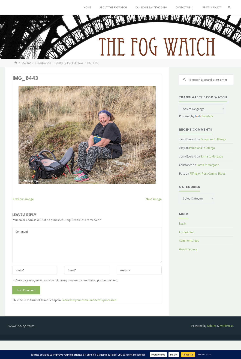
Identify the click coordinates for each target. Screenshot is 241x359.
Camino (26, 62)
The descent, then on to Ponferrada (59, 62)
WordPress (226, 326)
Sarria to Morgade (211, 156)
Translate (207, 116)
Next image (154, 199)
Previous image (23, 199)
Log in (182, 223)
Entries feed (187, 232)
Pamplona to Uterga (213, 139)
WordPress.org (188, 249)
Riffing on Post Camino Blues (207, 173)
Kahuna (211, 326)
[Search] (229, 7)
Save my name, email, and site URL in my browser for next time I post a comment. (67, 280)
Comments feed (189, 241)
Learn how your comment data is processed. (89, 300)
